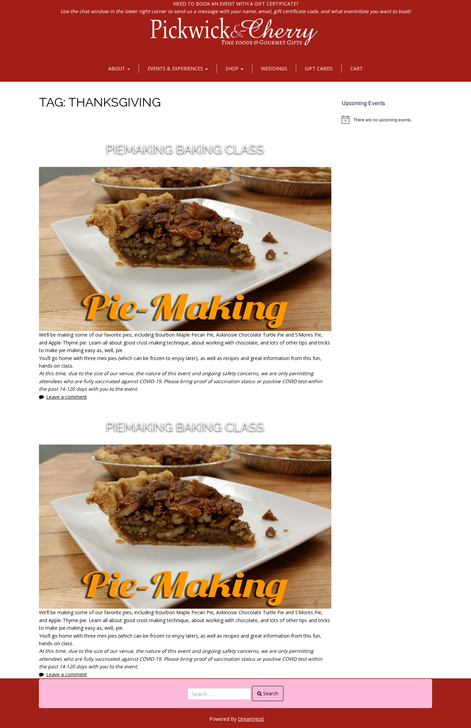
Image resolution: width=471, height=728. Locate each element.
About (117, 68)
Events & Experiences (176, 68)
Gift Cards (319, 68)
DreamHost (251, 719)
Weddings (274, 68)
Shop (233, 68)
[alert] (387, 120)
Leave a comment (66, 396)
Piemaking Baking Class (185, 149)
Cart (356, 68)
